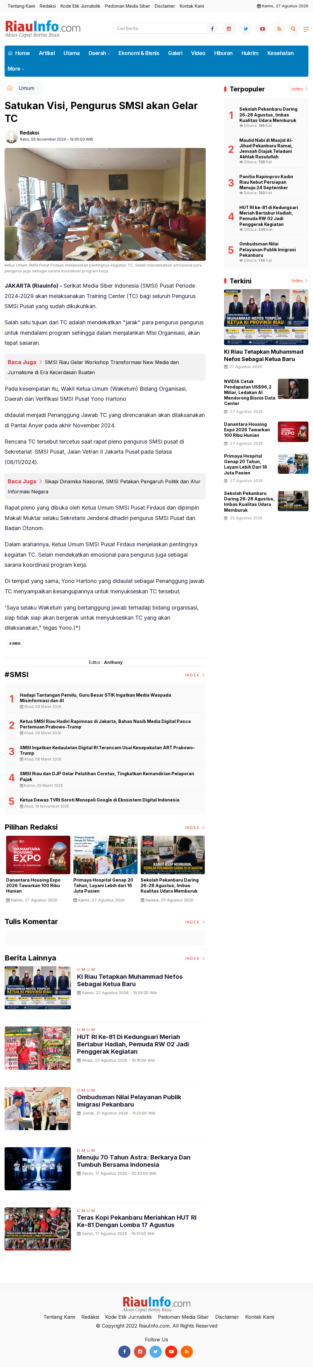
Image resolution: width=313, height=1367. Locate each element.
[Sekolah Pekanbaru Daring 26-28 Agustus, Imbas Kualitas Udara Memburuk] (293, 501)
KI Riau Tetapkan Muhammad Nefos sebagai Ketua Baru (130, 980)
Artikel (47, 53)
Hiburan (223, 53)
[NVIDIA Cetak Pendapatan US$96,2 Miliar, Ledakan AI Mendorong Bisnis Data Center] (293, 389)
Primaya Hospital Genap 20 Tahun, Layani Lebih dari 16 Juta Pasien (103, 885)
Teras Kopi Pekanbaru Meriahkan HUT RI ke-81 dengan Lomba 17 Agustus (137, 1221)
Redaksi (48, 6)
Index (193, 675)
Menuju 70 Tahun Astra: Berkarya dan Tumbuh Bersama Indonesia (133, 1161)
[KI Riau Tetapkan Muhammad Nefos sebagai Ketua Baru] (266, 317)
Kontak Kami (192, 6)
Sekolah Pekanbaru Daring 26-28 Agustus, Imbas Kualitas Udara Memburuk (170, 885)
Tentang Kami (21, 6)
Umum (26, 88)
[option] (38, 872)
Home (22, 53)
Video (198, 53)
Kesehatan (280, 53)
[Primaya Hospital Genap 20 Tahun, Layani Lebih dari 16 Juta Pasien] (293, 463)
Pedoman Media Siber (127, 6)
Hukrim (250, 53)
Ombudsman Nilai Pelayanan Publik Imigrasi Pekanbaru (129, 1100)
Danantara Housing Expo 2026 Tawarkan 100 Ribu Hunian (33, 885)
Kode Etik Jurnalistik (81, 6)
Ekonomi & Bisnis (139, 53)
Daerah (97, 53)
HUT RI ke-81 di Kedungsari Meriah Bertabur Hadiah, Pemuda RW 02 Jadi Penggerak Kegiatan (133, 1044)
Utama (71, 53)
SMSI (16, 643)
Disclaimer (165, 6)
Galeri (175, 53)
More (14, 69)
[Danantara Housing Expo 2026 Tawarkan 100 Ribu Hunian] (293, 432)
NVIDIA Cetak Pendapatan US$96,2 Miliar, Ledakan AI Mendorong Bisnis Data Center (249, 392)
